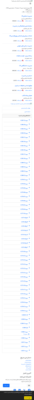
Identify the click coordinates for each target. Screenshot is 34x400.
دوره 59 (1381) (24, 146)
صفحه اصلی (28, 360)
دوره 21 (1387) (24, 120)
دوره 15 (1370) (24, 298)
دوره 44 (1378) (24, 209)
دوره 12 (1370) (24, 311)
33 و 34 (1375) (24, 234)
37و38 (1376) (24, 226)
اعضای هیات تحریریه (26, 364)
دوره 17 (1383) (24, 137)
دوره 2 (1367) (24, 346)
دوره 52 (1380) (24, 175)
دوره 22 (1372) (24, 268)
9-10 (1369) (25, 315)
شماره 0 (26, 334)
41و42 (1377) (24, 217)
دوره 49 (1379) (24, 188)
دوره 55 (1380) (24, 162)
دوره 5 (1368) (24, 332)
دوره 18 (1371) (24, 285)
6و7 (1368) (25, 327)
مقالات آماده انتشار (25, 108)
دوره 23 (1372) (24, 264)
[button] (23, 394)
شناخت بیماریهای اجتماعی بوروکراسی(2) (20, 35)
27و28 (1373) (24, 247)
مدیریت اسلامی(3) (26, 16)
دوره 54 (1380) (24, 167)
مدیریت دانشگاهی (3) (25, 65)
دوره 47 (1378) (24, 196)
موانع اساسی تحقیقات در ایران (23, 85)
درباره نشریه (28, 362)
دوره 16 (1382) (24, 141)
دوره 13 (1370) (24, 306)
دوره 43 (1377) (24, 213)
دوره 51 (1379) (24, 179)
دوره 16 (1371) (24, 294)
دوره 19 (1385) (24, 129)
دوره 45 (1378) (24, 205)
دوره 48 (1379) (24, 192)
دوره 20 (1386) (24, 124)
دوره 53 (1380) (24, 171)
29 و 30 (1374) (24, 243)
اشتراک (6, 385)
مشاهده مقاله (28, 21)
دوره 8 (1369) (24, 319)
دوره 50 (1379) (24, 184)
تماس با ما (28, 368)
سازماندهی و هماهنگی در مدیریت (22, 26)
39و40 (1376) (24, 222)
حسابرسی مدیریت (26, 75)
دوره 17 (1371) (24, 289)
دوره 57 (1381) (24, 154)
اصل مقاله (17, 21)
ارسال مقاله (28, 366)
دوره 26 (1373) (24, 251)
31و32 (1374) (24, 239)
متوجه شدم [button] (28, 398)
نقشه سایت (28, 369)
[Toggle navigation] (18, 3)
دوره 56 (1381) (24, 158)
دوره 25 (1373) (24, 256)
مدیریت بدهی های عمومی (24, 45)
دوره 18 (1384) (24, 133)
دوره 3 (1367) (24, 342)
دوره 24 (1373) (24, 260)
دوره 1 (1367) (24, 351)
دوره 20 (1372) (24, 277)
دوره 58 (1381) (24, 150)
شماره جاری (27, 111)
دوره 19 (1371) (24, 281)
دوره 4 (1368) (24, 338)
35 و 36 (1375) (24, 230)
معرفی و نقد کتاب (27, 95)
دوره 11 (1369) (24, 323)
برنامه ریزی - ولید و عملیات (24, 55)
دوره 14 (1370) (24, 302)
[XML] (24, 10)
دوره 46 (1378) (24, 201)
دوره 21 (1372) (24, 272)
